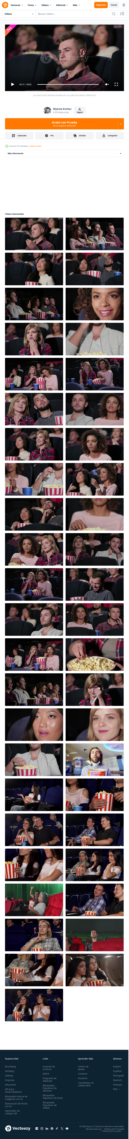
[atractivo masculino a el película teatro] (95, 338)
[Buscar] (114, 14)
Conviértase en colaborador (84, 1082)
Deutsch (115, 1078)
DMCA (45, 1072)
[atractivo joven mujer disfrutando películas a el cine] (34, 793)
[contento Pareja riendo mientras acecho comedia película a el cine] (34, 828)
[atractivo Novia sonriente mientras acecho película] (34, 548)
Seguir (80, 112)
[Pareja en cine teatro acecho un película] (34, 758)
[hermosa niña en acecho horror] (95, 443)
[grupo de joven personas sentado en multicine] (34, 653)
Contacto (81, 1072)
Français (115, 1083)
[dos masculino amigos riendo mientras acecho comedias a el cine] (95, 828)
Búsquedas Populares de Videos (49, 1106)
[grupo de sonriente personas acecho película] (95, 373)
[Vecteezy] (5, 5)
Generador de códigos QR (12, 1110)
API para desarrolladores (13, 1089)
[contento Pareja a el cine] (95, 267)
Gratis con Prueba (64, 123)
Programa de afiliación (49, 1078)
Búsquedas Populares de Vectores (49, 1087)
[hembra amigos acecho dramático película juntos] (95, 968)
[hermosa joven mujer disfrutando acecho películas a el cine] (34, 1004)
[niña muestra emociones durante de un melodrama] (34, 267)
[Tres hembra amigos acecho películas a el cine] (34, 968)
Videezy (9, 1074)
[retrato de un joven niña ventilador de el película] (95, 303)
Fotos (31, 5)
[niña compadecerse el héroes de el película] (34, 338)
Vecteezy (9, 1069)
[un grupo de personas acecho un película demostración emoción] (95, 232)
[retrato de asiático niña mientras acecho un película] (34, 723)
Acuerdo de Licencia (48, 1066)
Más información (15, 152)
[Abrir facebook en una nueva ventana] (37, 1127)
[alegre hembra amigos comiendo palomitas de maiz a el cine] (34, 863)
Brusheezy (10, 1065)
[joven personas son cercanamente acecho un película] (34, 373)
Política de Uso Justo (109, 1129)
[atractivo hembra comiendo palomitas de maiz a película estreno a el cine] (34, 933)
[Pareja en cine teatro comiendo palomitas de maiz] (34, 478)
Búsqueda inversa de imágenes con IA (15, 1096)
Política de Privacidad (112, 1127)
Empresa (9, 1078)
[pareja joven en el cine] (95, 618)
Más (75, 5)
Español (115, 1069)
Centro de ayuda (82, 1066)
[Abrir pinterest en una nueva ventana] (52, 1127)
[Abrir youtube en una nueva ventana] (67, 1127)
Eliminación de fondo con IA (13, 1103)
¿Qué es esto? (35, 146)
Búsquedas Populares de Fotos (49, 1096)
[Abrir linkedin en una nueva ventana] (47, 1127)
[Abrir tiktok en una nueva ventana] (57, 1127)
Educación (10, 1083)
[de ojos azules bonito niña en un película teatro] (95, 723)
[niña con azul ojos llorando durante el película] (95, 688)
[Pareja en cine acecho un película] (34, 513)
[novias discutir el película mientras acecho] (95, 478)
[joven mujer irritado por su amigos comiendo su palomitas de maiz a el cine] (95, 863)
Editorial (60, 5)
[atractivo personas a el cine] (95, 408)
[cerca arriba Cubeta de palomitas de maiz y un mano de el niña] (95, 653)
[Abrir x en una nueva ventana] (62, 1127)
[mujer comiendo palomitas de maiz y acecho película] (34, 583)
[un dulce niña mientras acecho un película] (95, 513)
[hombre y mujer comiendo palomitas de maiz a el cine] (95, 793)
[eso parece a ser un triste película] (95, 548)
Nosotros (81, 1076)
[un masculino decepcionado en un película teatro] (34, 232)
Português (116, 1074)
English (115, 1065)
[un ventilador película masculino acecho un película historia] (34, 618)
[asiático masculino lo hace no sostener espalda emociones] (95, 583)
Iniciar (114, 5)
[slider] (68, 84)
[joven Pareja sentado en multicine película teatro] (34, 408)
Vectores (15, 5)
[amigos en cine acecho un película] (34, 303)
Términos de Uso (91, 1127)
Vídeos (45, 5)
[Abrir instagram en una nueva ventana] (42, 1127)
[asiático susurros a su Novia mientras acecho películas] (34, 443)
